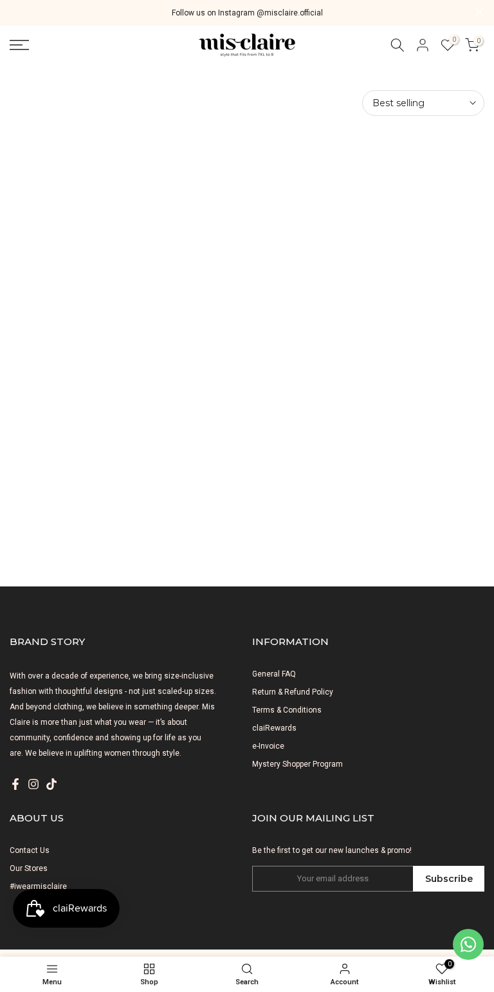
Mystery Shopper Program (297, 764)
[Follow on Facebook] (15, 784)
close (14, 12)
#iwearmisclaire (38, 886)
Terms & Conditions (287, 710)
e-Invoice (268, 746)
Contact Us (30, 850)
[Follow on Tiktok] (51, 784)
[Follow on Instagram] (33, 784)
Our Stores (29, 868)
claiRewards (274, 728)
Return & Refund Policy (292, 692)
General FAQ (274, 673)
